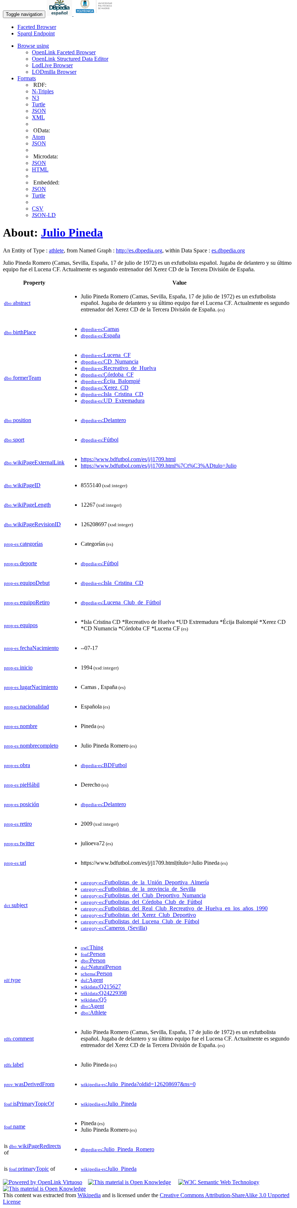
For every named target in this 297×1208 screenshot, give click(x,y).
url (15, 863)
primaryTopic (29, 1169)
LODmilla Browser (54, 72)
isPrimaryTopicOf (29, 1104)
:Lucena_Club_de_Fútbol (121, 602)
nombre (20, 726)
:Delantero (103, 420)
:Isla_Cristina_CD (112, 394)
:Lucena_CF (106, 355)
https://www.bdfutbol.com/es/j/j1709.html (128, 459)
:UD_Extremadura (113, 400)
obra (17, 765)
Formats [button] (26, 78)
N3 (35, 98)
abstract (17, 303)
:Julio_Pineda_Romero (117, 1149)
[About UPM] (95, 14)
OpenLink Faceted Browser (64, 52)
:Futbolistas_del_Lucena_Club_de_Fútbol (140, 921)
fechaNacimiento (31, 648)
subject (16, 905)
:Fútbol (99, 440)
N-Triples (43, 91)
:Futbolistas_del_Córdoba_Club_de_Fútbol (141, 902)
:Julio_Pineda (109, 1104)
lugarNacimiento (31, 687)
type (12, 980)
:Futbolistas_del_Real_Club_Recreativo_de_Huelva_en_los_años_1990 (174, 908)
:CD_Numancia (109, 361)
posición (21, 804)
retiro (18, 824)
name (14, 1126)
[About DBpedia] (60, 14)
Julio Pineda (72, 232)
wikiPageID (22, 485)
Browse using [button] (33, 46)
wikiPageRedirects (35, 1146)
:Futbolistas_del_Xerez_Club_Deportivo (138, 915)
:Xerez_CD (105, 387)
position (17, 420)
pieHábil (21, 785)
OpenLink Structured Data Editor (70, 59)
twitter (19, 843)
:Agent (92, 980)
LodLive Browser (52, 65)
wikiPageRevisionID (32, 524)
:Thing (92, 947)
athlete (56, 250)
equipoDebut (27, 583)
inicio (18, 667)
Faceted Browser (36, 27)
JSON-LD (44, 215)
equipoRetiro (27, 602)
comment (19, 1038)
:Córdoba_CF (107, 374)
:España (100, 335)
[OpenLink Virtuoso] (42, 1182)
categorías (23, 544)
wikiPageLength (27, 505)
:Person (93, 954)
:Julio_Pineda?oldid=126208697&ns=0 (138, 1084)
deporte (20, 563)
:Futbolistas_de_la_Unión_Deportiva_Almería (145, 882)
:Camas (100, 329)
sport (14, 440)
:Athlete (93, 1012)
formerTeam (22, 378)
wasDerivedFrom (29, 1084)
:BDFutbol (104, 765)
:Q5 (93, 999)
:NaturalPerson (101, 967)
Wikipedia (89, 1195)
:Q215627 (101, 986)
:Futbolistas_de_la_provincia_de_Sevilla (138, 889)
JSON (39, 111)
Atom (38, 137)
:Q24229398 (104, 993)
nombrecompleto (31, 746)
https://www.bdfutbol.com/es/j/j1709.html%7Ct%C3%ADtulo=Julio (159, 466)
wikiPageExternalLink (34, 462)
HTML (40, 169)
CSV (37, 208)
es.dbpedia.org (228, 250)
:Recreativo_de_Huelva (118, 368)
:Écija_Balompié (110, 381)
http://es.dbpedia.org (139, 250)
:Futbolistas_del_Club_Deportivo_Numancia (143, 895)
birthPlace (20, 332)
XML (38, 117)
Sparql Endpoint (36, 33)
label (14, 1065)
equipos (21, 625)
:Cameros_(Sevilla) (114, 928)
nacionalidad (26, 706)
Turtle (38, 104)
